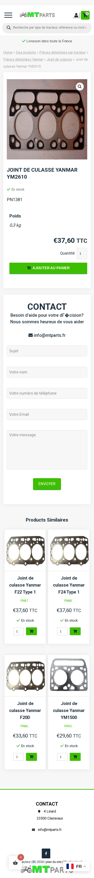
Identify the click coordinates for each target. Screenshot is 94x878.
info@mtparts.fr (50, 335)
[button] (80, 87)
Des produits (26, 52)
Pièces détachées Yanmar (23, 59)
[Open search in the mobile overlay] (47, 27)
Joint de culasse (59, 59)
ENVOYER (47, 483)
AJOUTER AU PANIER (51, 268)
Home (7, 52)
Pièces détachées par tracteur (62, 52)
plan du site (54, 862)
